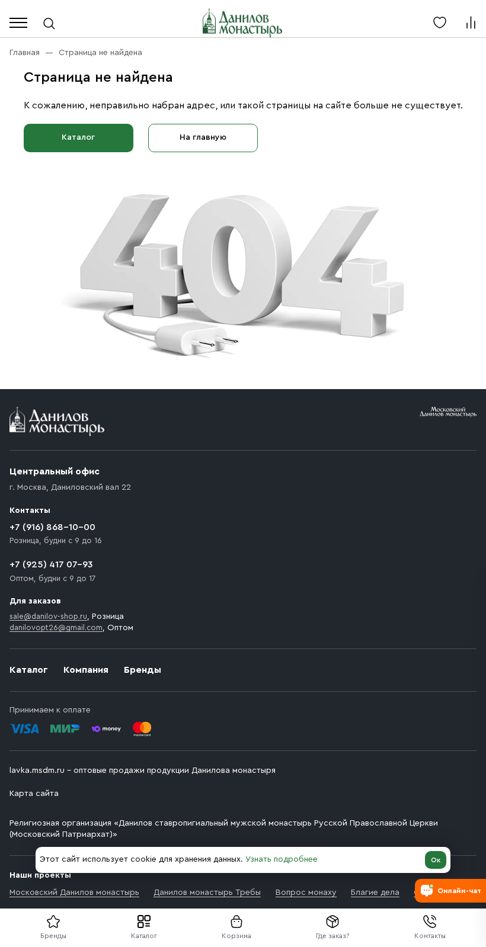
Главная (24, 53)
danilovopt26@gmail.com (56, 627)
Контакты (430, 935)
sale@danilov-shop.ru (48, 616)
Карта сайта (34, 793)
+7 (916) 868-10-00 (52, 527)
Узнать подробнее (281, 859)
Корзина (236, 935)
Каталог (144, 935)
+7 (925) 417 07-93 (51, 564)
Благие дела (375, 892)
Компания (85, 670)
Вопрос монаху (306, 892)
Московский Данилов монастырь (74, 892)
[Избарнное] (440, 22)
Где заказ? (333, 935)
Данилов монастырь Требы (207, 892)
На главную (203, 137)
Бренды (142, 670)
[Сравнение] (471, 22)
